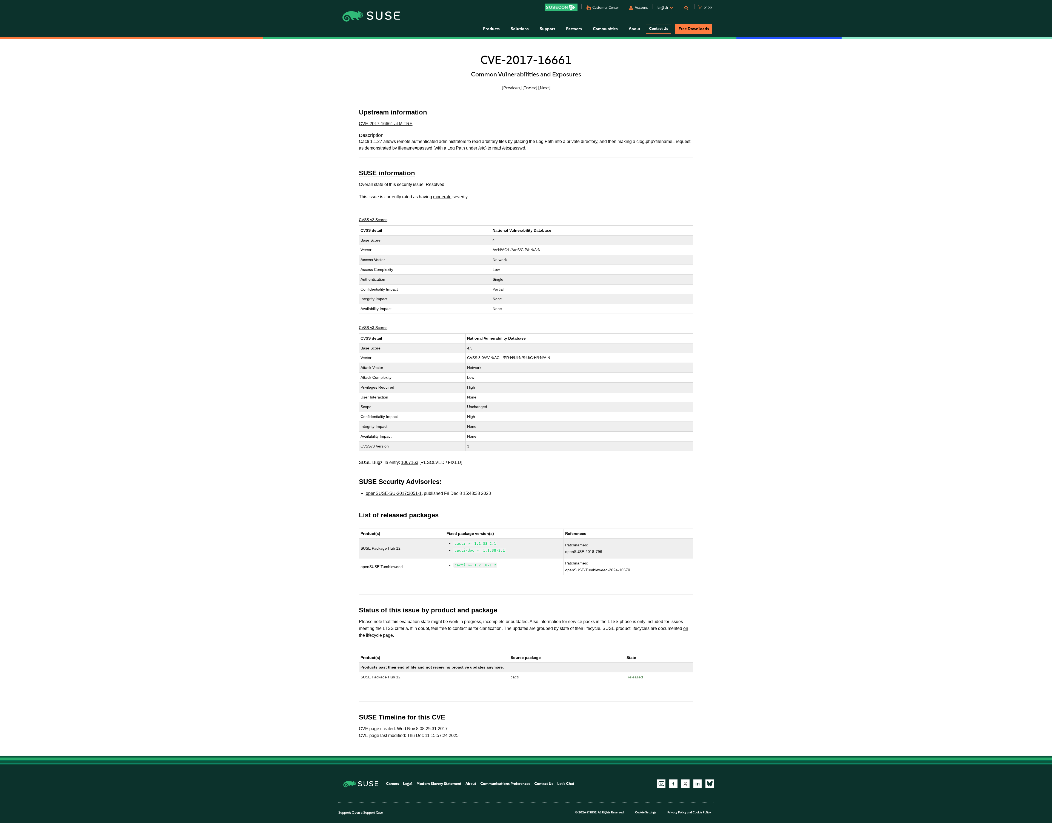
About (470, 783)
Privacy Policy (676, 812)
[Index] (530, 87)
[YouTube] (661, 783)
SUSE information (387, 173)
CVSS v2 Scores (373, 219)
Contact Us (658, 28)
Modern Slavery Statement (438, 783)
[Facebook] (673, 783)
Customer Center (605, 7)
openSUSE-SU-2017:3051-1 (394, 493)
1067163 (409, 462)
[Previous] (512, 87)
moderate (442, 196)
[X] (685, 783)
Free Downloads (694, 28)
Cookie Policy (702, 812)
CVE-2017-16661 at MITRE (386, 123)
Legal (407, 783)
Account (641, 7)
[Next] (544, 87)
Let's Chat (565, 783)
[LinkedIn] (697, 783)
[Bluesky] (709, 783)
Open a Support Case (367, 813)
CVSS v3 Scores (373, 327)
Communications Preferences (505, 783)
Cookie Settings (645, 812)
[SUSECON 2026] (561, 7)
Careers (392, 783)
